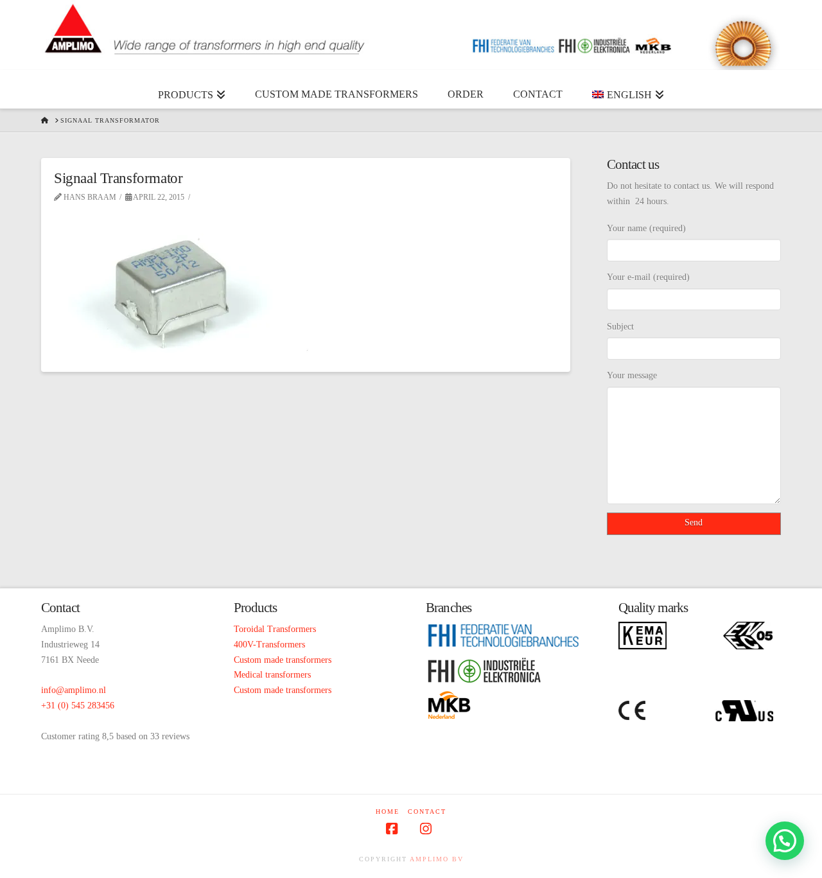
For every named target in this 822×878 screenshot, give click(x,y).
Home (387, 811)
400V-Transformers (269, 644)
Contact (427, 811)
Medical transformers (272, 675)
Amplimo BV (437, 859)
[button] (784, 840)
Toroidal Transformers (275, 629)
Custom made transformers (282, 660)
